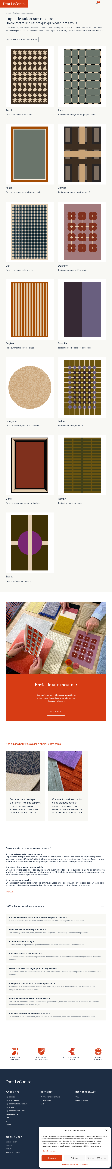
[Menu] (103, 4)
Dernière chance (12, 1114)
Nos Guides (46, 1092)
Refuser (74, 1158)
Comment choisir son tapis (50, 1097)
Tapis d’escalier (11, 1097)
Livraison (9, 1145)
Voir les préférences (97, 1158)
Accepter (52, 1158)
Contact (8, 1125)
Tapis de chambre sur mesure (16, 1104)
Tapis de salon (11, 1107)
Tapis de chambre (12, 1100)
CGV (77, 1097)
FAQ (42, 1104)
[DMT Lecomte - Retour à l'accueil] (14, 4)
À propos (9, 1118)
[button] (106, 1130)
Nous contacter (11, 1142)
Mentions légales (82, 1164)
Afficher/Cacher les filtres (22, 39)
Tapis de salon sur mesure (15, 1111)
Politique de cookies (67, 1164)
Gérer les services (49, 1151)
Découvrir (56, 712)
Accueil (8, 13)
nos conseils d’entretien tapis (83, 1017)
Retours (8, 1149)
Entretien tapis (45, 1100)
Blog (7, 1121)
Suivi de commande (13, 1152)
